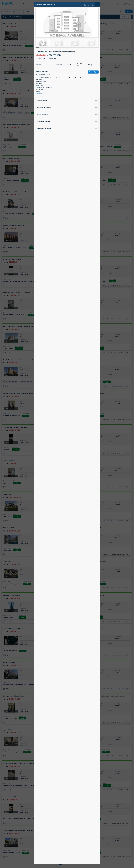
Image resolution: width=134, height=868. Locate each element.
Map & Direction (42, 114)
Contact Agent (42, 100)
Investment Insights (44, 121)
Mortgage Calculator (44, 128)
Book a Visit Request (44, 107)
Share (92, 5)
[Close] (97, 4)
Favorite (86, 5)
